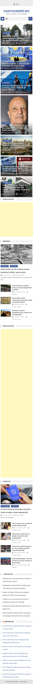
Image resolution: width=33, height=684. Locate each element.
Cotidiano (6, 58)
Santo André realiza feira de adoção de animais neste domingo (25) (21, 536)
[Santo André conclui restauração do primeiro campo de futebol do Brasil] (6, 300)
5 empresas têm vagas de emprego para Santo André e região (15, 168)
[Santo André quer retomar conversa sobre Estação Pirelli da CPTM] (6, 288)
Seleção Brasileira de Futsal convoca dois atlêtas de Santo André (16, 87)
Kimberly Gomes (16, 530)
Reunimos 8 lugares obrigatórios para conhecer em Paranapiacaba (22, 312)
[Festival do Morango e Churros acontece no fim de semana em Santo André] (6, 561)
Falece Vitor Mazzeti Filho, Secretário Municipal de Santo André (15, 128)
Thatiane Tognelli (22, 43)
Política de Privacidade (12, 681)
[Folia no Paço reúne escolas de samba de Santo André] (6, 526)
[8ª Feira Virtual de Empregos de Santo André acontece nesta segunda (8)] (16, 494)
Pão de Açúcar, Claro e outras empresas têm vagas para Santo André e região (15, 188)
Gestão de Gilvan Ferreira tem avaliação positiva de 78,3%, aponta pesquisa (16, 594)
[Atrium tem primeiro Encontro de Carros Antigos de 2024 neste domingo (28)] (6, 548)
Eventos (7, 481)
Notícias (6, 33)
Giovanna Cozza (21, 92)
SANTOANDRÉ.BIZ (16, 11)
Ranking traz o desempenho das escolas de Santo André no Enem (15, 38)
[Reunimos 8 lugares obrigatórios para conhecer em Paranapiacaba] (6, 313)
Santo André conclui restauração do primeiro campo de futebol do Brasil (22, 300)
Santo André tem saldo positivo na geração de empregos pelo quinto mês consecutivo (17, 614)
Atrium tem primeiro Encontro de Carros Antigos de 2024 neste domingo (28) (21, 548)
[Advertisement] (16, 219)
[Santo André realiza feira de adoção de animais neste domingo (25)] (6, 536)
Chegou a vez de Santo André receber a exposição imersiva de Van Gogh (16, 63)
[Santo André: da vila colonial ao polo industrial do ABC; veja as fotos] (16, 254)
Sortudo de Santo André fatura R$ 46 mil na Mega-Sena (17, 607)
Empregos (7, 140)
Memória (7, 241)
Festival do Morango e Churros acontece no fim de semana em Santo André (22, 560)
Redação (20, 68)
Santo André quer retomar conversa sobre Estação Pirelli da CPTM (22, 287)
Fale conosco (23, 681)
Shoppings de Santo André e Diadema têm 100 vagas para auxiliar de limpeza (15, 146)
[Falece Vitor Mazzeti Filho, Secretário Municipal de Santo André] (16, 115)
